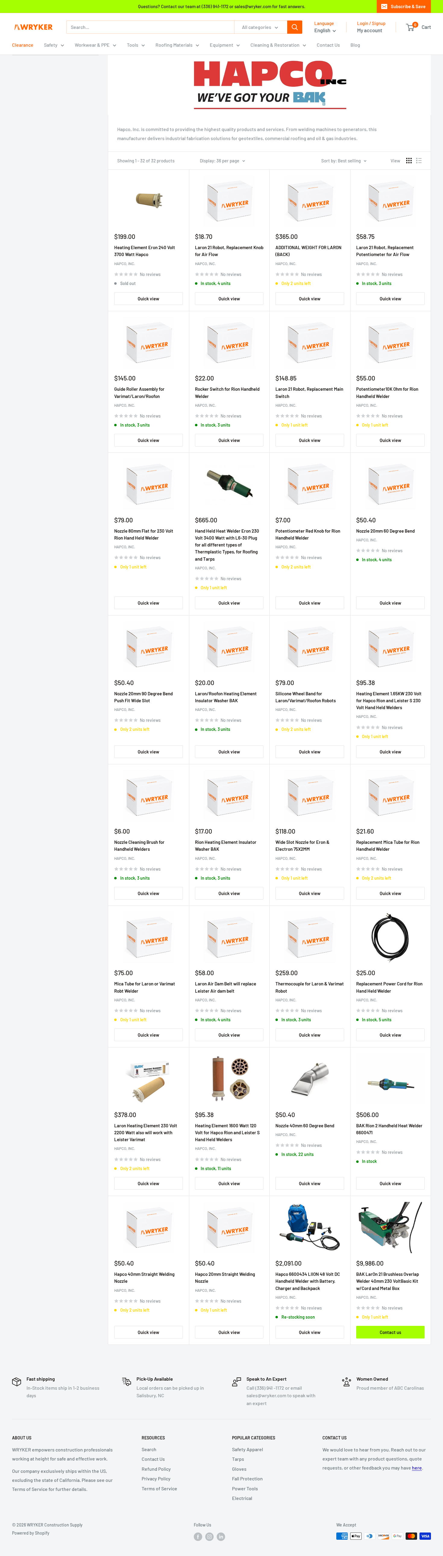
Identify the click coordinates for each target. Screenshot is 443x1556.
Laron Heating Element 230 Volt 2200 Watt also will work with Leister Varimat (145, 1132)
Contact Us (328, 45)
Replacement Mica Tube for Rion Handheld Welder (387, 845)
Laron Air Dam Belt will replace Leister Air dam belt (225, 987)
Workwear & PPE (92, 45)
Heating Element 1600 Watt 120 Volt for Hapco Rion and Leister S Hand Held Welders (227, 1132)
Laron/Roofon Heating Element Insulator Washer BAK (226, 697)
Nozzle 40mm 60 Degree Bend (304, 1125)
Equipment (221, 45)
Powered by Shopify (30, 1533)
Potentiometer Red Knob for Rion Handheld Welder (307, 534)
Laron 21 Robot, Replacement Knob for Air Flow (229, 251)
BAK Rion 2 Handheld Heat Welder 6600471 (389, 1129)
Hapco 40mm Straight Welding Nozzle (144, 1277)
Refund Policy (156, 1469)
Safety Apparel (247, 1449)
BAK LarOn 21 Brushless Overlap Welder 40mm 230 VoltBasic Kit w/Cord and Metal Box (387, 1281)
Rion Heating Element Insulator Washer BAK (225, 845)
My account (369, 30)
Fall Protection (247, 1478)
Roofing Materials (174, 45)
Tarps (238, 1459)
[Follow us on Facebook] (198, 1537)
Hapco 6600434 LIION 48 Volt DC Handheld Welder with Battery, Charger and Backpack (307, 1281)
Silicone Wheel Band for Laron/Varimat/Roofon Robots (305, 697)
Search (149, 1449)
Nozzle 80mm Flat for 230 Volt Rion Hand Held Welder (143, 534)
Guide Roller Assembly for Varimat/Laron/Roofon (139, 392)
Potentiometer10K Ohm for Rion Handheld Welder (387, 392)
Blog (355, 45)
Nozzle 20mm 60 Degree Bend (385, 531)
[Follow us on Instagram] (209, 1537)
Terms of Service (159, 1488)
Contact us (390, 1332)
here (417, 1467)
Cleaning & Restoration (275, 45)
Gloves (239, 1469)
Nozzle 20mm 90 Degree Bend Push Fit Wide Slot (143, 697)
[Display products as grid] (409, 160)
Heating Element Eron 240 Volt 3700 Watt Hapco (144, 251)
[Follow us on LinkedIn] (221, 1537)
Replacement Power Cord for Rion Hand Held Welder (389, 987)
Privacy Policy (156, 1478)
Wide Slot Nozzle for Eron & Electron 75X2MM (302, 845)
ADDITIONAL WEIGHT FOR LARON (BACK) (308, 251)
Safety (51, 45)
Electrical (242, 1498)
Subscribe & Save (408, 6)
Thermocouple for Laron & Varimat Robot (309, 987)
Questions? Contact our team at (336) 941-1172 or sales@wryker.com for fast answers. (221, 6)
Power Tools (245, 1488)
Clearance (22, 45)
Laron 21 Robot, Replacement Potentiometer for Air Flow (385, 251)
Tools (132, 45)
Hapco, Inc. (124, 263)
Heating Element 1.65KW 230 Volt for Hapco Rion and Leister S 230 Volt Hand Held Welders (389, 700)
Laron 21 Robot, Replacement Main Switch (309, 392)
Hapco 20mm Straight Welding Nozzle (225, 1277)
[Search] (294, 27)
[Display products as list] (419, 160)
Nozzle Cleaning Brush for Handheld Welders (139, 845)
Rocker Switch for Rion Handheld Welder (227, 392)
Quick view (148, 298)
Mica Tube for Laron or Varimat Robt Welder (144, 987)
